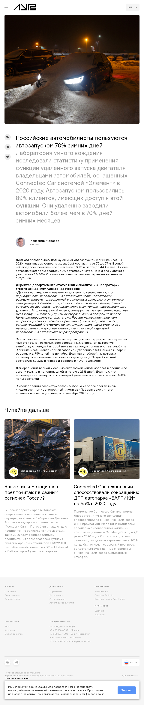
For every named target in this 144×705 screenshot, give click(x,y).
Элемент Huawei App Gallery (109, 599)
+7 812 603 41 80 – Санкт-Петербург (70, 633)
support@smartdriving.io (63, 626)
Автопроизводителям (62, 602)
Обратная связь (13, 633)
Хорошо (126, 690)
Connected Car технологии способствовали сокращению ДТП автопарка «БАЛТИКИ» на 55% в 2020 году (106, 495)
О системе (10, 591)
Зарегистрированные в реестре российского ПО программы (39, 675)
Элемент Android (103, 595)
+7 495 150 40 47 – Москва (65, 630)
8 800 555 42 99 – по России (65, 637)
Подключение (12, 595)
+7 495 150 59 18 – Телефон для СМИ (70, 641)
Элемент (99, 610)
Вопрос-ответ (12, 599)
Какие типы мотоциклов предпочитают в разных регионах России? (31, 492)
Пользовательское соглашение (22, 672)
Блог (7, 626)
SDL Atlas (99, 614)
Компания (9, 630)
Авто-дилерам (57, 599)
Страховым (56, 591)
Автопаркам (56, 595)
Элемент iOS (101, 591)
